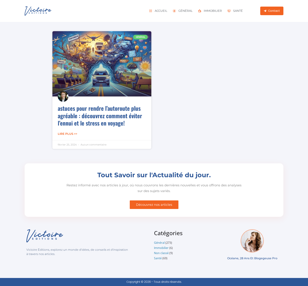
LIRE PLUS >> (67, 134)
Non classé (161, 253)
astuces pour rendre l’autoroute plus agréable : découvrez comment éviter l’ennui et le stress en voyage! (100, 115)
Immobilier (161, 248)
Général (159, 243)
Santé (158, 258)
